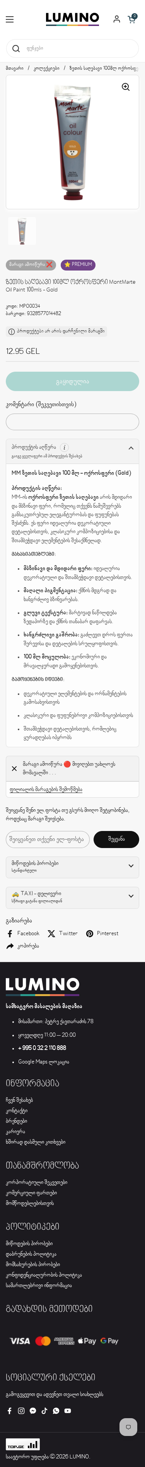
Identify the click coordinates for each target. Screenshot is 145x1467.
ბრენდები (16, 1121)
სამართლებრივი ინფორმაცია (39, 1286)
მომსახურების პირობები (33, 1265)
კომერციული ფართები (31, 1193)
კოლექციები (47, 68)
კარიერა (15, 1132)
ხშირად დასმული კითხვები (35, 1142)
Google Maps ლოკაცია (43, 1062)
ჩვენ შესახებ (19, 1100)
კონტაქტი (16, 1111)
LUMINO (79, 1457)
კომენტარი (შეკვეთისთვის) (41, 404)
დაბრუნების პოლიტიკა (31, 1254)
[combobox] (72, 48)
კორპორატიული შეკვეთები (36, 1182)
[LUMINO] (72, 19)
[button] (131, 19)
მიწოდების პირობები (29, 1244)
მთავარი (15, 68)
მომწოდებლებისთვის (30, 1203)
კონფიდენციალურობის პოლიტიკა (44, 1275)
